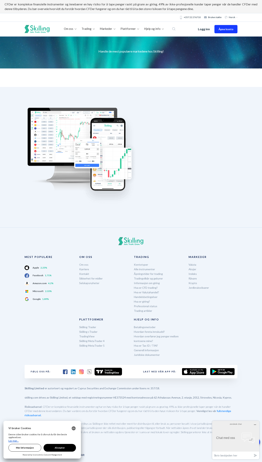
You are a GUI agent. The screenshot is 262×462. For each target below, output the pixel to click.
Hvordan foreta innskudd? (149, 331)
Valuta (192, 264)
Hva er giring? (142, 301)
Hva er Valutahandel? (146, 292)
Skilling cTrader (88, 331)
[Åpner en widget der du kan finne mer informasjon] (236, 440)
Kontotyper (141, 264)
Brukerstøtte (215, 17)
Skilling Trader (87, 327)
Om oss (83, 264)
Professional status (145, 306)
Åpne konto (225, 29)
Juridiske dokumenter (147, 354)
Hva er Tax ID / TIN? (146, 345)
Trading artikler (143, 310)
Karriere (84, 269)
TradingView (87, 336)
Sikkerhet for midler (91, 278)
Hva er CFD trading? (146, 287)
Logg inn (204, 29)
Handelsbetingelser (145, 297)
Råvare (193, 278)
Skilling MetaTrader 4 (92, 341)
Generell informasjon (146, 350)
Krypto (193, 283)
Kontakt (84, 273)
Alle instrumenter (144, 269)
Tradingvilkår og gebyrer (148, 278)
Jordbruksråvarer (199, 287)
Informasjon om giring (147, 283)
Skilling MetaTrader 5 (92, 345)
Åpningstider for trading (148, 273)
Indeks (193, 273)
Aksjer (192, 269)
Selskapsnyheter (89, 283)
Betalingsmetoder (145, 327)
